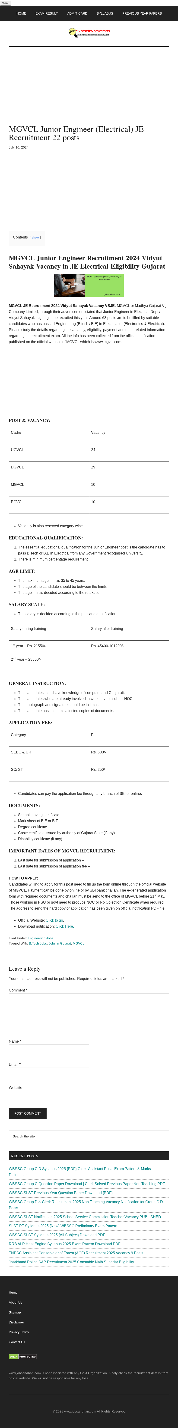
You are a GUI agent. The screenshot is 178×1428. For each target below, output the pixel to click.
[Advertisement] (89, 90)
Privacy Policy (19, 1332)
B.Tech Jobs (38, 943)
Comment (18, 990)
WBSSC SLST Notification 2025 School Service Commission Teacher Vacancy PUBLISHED (85, 1217)
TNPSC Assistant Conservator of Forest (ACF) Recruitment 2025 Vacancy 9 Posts (76, 1253)
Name (15, 1041)
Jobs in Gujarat (60, 943)
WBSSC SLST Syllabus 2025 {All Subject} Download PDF (57, 1235)
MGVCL (78, 943)
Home (13, 1292)
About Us (15, 1302)
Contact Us (17, 1342)
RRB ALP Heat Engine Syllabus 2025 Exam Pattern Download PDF (65, 1244)
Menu (5, 3)
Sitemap (15, 1312)
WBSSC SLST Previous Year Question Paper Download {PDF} (61, 1193)
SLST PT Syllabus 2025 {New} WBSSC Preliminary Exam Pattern (63, 1226)
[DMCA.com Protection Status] (23, 1358)
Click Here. (65, 926)
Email (15, 1064)
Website (15, 1088)
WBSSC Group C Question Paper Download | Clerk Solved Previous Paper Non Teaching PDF (87, 1184)
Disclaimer (16, 1322)
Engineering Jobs (40, 938)
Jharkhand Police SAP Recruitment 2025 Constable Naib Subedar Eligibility (71, 1262)
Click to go (54, 920)
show (35, 237)
